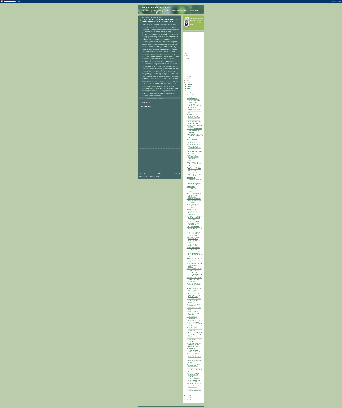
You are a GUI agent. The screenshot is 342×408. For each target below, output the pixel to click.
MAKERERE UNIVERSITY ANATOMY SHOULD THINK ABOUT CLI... (195, 200)
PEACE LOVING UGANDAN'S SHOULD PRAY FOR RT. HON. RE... (194, 339)
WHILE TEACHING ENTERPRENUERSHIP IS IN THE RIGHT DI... (194, 329)
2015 (187, 78)
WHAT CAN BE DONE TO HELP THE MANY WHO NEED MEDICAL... (193, 121)
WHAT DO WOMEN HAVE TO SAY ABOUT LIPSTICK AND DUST (195, 369)
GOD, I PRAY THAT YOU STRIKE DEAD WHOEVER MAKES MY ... (194, 228)
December (190, 84)
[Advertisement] (151, 160)
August (189, 88)
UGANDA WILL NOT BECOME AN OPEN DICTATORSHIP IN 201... (195, 260)
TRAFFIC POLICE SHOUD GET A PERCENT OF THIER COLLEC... (194, 290)
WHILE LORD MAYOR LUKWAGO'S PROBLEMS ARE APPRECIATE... (194, 106)
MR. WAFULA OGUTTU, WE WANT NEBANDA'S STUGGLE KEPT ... (194, 244)
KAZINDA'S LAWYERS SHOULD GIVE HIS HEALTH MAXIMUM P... (193, 239)
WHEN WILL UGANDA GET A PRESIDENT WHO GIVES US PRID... (194, 151)
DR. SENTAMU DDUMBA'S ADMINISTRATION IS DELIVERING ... (194, 206)
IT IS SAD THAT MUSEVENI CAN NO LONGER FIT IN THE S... (194, 334)
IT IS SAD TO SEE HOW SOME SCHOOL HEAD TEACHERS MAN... (193, 295)
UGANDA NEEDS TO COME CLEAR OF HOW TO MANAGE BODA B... (194, 345)
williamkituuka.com (196, 20)
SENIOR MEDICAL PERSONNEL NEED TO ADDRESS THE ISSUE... (194, 350)
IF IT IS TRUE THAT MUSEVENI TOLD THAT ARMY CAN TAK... (194, 174)
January (189, 97)
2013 (187, 82)
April (188, 93)
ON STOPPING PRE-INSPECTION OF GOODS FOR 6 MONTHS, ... (194, 274)
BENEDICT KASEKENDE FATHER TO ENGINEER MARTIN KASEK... (194, 169)
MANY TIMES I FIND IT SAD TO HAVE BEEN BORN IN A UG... (195, 136)
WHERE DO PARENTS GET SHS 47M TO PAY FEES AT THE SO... (195, 324)
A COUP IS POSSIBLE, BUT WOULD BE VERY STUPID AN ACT (194, 111)
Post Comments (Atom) (152, 176)
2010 (187, 399)
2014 (187, 80)
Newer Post (142, 173)
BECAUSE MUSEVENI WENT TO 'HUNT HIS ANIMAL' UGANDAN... (194, 279)
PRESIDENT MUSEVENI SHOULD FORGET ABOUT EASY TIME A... (194, 285)
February (189, 95)
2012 (187, 395)
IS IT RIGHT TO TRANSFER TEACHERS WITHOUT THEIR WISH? (194, 218)
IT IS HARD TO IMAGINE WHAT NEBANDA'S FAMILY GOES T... (195, 255)
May (188, 90)
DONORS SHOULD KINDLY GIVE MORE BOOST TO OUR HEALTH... (194, 195)
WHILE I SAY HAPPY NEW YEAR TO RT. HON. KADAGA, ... (194, 300)
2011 (187, 397)
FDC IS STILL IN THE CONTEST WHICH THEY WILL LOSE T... (194, 164)
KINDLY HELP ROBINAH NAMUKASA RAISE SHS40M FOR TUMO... (193, 249)
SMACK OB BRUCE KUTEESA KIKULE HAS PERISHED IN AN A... (194, 141)
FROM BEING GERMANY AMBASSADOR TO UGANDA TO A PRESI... (194, 146)
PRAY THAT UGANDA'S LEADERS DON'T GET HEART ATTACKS (193, 100)
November (190, 86)
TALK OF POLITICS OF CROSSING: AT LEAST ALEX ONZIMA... (193, 223)
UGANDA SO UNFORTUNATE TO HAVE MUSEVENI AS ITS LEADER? (194, 130)
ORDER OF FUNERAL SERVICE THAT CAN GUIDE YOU (193, 313)
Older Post (177, 173)
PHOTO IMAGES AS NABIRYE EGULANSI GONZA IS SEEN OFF (193, 116)
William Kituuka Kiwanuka (156, 7)
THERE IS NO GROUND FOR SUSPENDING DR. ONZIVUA (194, 265)
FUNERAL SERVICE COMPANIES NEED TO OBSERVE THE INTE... (193, 318)
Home (159, 173)
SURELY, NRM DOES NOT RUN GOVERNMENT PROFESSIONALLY (194, 234)
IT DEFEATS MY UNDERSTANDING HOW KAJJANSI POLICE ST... (194, 179)
